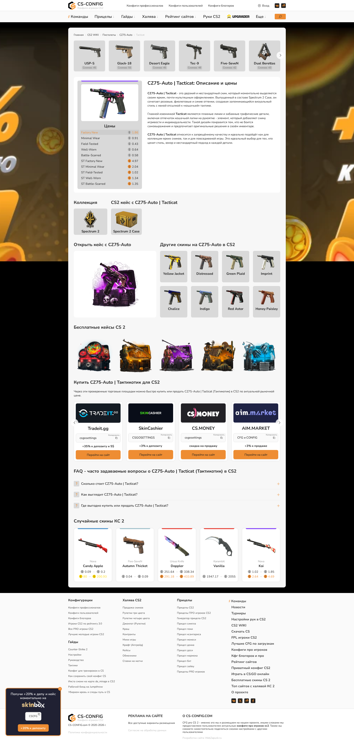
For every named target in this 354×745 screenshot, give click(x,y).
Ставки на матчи (133, 661)
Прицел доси (185, 650)
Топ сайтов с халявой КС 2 (253, 686)
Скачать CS (240, 631)
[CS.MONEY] (203, 413)
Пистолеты (109, 35)
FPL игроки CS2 (244, 637)
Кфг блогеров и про (247, 656)
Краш (126, 629)
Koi (261, 566)
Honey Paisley (267, 309)
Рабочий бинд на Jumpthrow (85, 686)
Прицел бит (184, 661)
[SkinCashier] (150, 413)
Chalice (174, 309)
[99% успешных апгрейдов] (238, 16)
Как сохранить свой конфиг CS (87, 676)
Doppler (177, 566)
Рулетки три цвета (134, 613)
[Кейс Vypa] (218, 356)
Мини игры (129, 639)
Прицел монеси (186, 639)
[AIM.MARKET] (255, 413)
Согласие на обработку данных (147, 730)
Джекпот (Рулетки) (134, 623)
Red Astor (235, 309)
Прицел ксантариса (189, 634)
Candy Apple (93, 566)
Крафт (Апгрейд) (133, 645)
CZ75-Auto (125, 35)
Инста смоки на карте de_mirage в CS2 (91, 681)
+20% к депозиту (33, 728)
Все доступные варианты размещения (151, 723)
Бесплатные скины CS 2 (250, 680)
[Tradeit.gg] (98, 413)
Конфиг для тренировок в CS (86, 670)
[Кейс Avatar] (94, 356)
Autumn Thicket (135, 566)
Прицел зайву (185, 666)
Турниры (238, 613)
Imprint (266, 273)
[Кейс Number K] (259, 356)
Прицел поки (185, 629)
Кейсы (126, 650)
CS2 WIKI (93, 35)
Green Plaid (235, 273)
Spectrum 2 (90, 231)
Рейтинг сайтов (244, 662)
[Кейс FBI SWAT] (135, 356)
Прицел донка (185, 645)
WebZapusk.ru (213, 738)
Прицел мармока (187, 655)
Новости (238, 607)
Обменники (129, 655)
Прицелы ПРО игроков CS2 (194, 613)
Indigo (205, 309)
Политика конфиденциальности (87, 732)
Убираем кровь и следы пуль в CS (89, 692)
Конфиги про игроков (249, 649)
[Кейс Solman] (177, 356)
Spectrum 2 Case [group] (126, 231)
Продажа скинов (133, 607)
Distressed (204, 273)
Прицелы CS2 (185, 607)
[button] (280, 55)
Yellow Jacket (173, 273)
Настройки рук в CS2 (248, 619)
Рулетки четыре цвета (136, 618)
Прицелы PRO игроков (191, 671)
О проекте (239, 692)
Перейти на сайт (98, 455)
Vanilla (219, 566)
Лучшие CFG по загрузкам (252, 643)
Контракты (129, 634)
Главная (79, 35)
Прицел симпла (186, 623)
